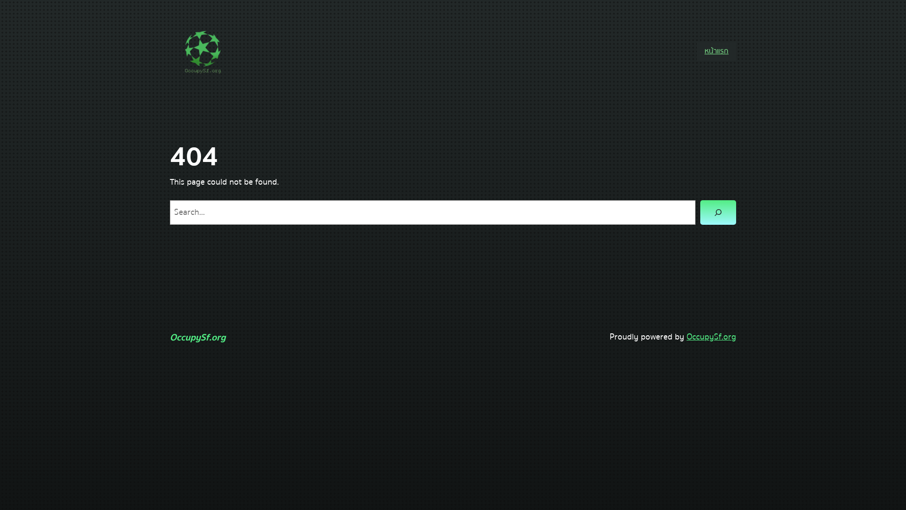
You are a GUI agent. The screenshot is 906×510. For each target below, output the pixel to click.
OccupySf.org (198, 337)
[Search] (718, 212)
